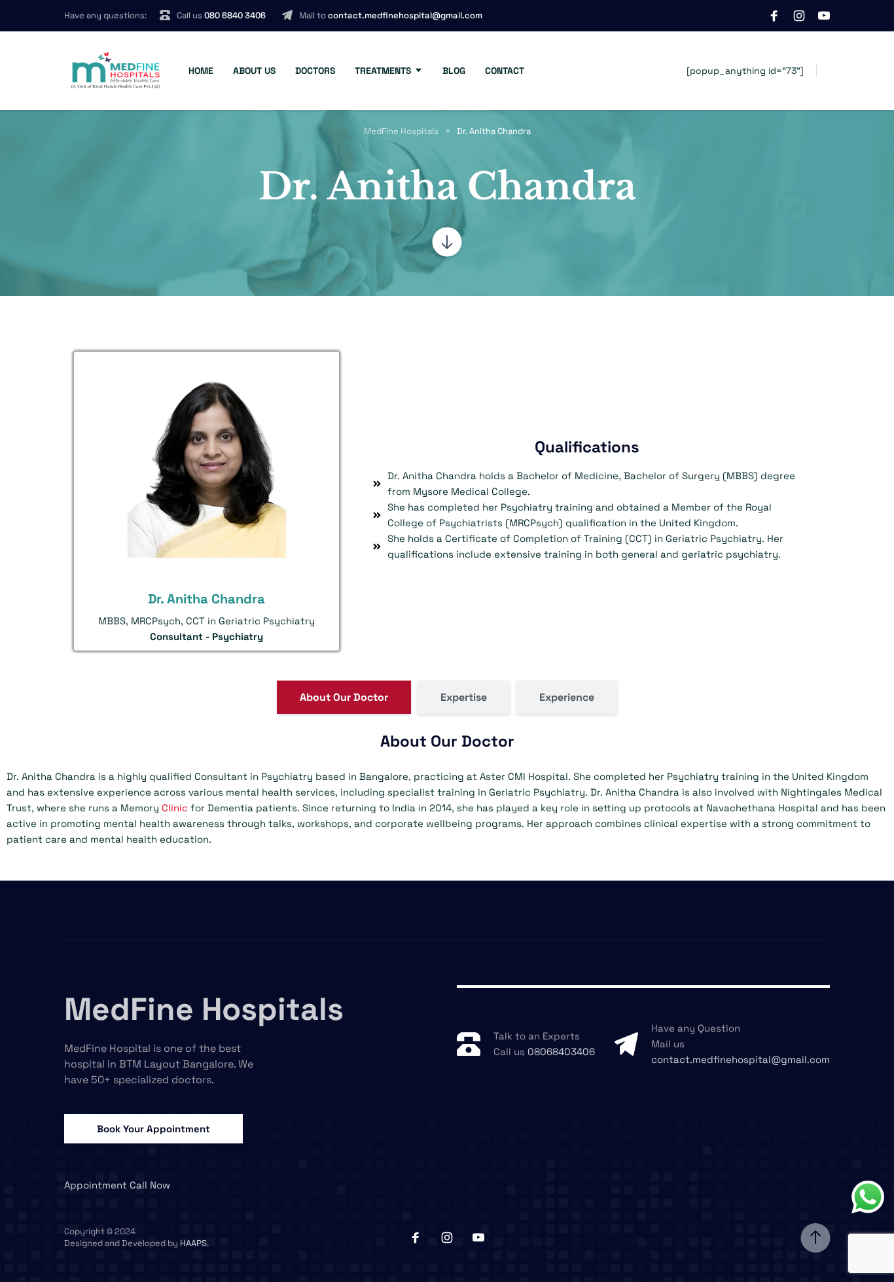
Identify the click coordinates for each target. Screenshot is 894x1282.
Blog (453, 70)
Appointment (95, 1185)
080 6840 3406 (235, 15)
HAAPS (193, 1243)
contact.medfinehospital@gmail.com (405, 15)
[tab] (344, 697)
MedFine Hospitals (204, 1009)
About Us (254, 70)
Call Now (150, 1185)
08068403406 (561, 1051)
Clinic (175, 807)
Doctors (315, 70)
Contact (504, 70)
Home (200, 70)
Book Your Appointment (153, 1128)
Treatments (383, 70)
